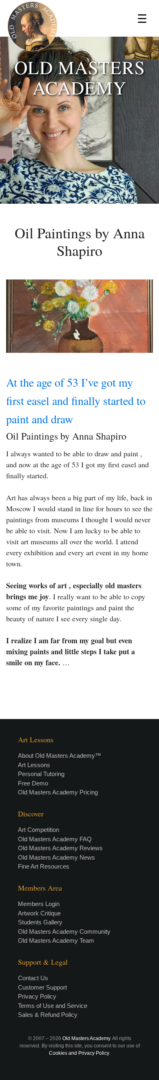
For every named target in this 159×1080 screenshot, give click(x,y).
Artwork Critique (39, 913)
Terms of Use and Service (52, 1005)
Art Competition (38, 829)
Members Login (39, 903)
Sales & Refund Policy (47, 1014)
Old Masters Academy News (56, 857)
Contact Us (33, 977)
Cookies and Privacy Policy (79, 1053)
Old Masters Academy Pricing (58, 792)
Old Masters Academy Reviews (60, 848)
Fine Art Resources (43, 866)
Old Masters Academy (86, 1038)
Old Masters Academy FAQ (55, 839)
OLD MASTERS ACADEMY (79, 77)
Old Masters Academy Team (56, 940)
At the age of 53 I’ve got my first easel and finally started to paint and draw (76, 400)
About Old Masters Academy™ (59, 755)
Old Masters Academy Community (64, 931)
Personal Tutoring (41, 773)
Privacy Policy (37, 996)
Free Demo (33, 783)
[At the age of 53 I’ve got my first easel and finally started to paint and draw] (79, 316)
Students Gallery (40, 922)
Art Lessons (34, 764)
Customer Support (42, 987)
